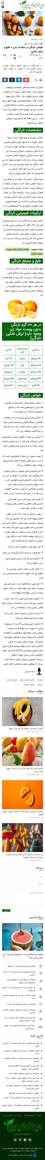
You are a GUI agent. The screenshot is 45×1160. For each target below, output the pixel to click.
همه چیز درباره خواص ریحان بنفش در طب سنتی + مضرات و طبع (19, 1019)
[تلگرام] (19, 80)
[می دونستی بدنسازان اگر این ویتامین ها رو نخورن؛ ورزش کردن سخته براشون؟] (22, 837)
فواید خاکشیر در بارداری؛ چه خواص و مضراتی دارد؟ (21, 1052)
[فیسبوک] (5, 80)
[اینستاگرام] (29, 1139)
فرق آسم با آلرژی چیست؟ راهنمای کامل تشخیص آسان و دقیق (21, 981)
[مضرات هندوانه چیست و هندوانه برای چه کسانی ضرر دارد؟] (22, 937)
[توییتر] (12, 80)
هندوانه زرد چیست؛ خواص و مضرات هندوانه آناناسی (21, 1060)
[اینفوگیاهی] (22, 1125)
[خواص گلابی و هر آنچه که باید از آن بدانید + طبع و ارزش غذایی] (22, 751)
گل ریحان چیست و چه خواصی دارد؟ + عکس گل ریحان (21, 1099)
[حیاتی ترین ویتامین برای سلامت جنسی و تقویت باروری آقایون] (22, 794)
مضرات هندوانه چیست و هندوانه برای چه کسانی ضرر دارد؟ (22, 1087)
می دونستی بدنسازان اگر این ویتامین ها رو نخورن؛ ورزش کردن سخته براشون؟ (24, 856)
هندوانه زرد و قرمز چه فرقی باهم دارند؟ (21, 1004)
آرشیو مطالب (29, 1115)
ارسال (6, 910)
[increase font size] (14, 55)
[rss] (15, 1139)
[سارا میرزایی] (39, 671)
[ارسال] (26, 80)
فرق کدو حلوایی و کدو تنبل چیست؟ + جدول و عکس (20, 1045)
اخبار (39, 1115)
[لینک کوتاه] (36, 80)
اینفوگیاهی (10, 1148)
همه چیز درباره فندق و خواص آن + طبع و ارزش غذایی (20, 1107)
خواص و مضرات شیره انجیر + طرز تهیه (21, 966)
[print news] (40, 80)
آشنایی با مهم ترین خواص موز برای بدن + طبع (26, 728)
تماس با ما (8, 1115)
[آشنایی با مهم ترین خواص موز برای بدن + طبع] (22, 711)
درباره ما (18, 1115)
